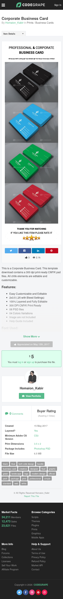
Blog (4, 549)
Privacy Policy (39, 557)
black (5, 463)
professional (35, 478)
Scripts (35, 517)
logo (26, 473)
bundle (40, 463)
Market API (37, 565)
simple (47, 478)
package (15, 478)
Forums (6, 553)
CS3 (36, 435)
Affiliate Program (10, 569)
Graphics (36, 533)
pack (5, 478)
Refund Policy (39, 561)
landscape (16, 473)
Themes (36, 521)
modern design (38, 473)
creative (23, 468)
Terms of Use (38, 553)
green (5, 473)
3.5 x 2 (37, 443)
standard (7, 483)
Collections (7, 557)
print (24, 478)
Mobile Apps (38, 537)
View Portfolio (33, 396)
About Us (36, 549)
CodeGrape (41, 584)
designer (34, 468)
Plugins (35, 525)
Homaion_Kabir (14, 22)
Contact (35, 569)
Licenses (6, 561)
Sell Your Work (9, 565)
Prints (30, 22)
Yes (36, 430)
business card (9, 468)
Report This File (31, 496)
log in (20, 362)
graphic (52, 468)
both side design (26, 463)
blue (13, 463)
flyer (44, 468)
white (23, 483)
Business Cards (44, 22)
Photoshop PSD (42, 448)
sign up (30, 362)
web (16, 483)
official (52, 473)
